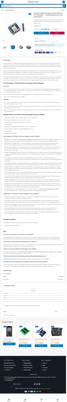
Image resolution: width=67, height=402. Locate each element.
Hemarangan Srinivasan (44, 388)
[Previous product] (61, 10)
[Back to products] (62, 10)
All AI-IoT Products (9, 10)
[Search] (64, 6)
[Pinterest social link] (42, 41)
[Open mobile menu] (2, 2)
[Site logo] (33, 1)
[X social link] (40, 41)
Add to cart (41, 33)
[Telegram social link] (45, 41)
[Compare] (35, 38)
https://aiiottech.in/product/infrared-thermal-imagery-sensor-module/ (36, 251)
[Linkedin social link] (43, 41)
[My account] (64, 2)
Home (2, 10)
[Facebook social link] (38, 41)
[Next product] (64, 10)
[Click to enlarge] (3, 40)
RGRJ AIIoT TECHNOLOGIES (9, 259)
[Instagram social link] (37, 384)
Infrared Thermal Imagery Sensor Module (28, 139)
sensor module (28, 157)
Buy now (57, 33)
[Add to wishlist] (38, 38)
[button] (9, 344)
